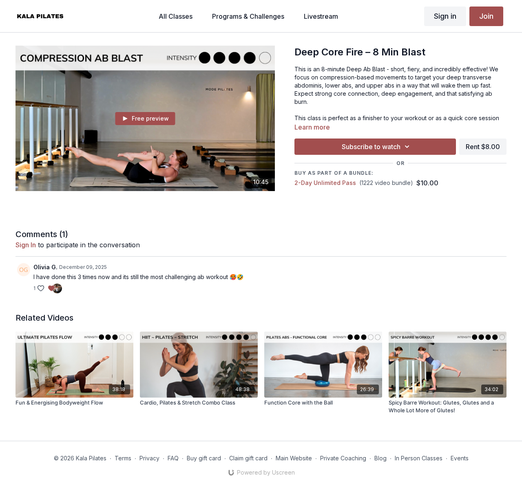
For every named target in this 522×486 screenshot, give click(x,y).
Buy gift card (204, 458)
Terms (123, 458)
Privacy (149, 458)
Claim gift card (248, 458)
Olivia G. (45, 267)
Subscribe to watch (371, 147)
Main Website (294, 458)
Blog (380, 458)
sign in (25, 245)
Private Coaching (343, 458)
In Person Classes (418, 458)
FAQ (173, 458)
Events (460, 458)
